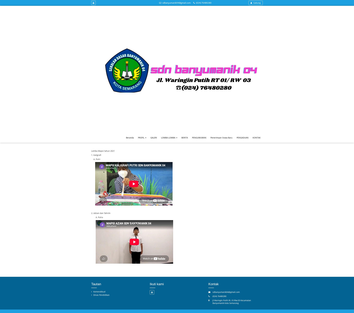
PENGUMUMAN (199, 137)
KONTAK (257, 137)
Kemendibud (99, 291)
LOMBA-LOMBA (168, 137)
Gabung (257, 3)
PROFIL (141, 137)
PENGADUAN (242, 137)
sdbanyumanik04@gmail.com (176, 2)
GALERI (153, 137)
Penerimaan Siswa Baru (221, 137)
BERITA (184, 137)
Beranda (130, 137)
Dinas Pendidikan (101, 295)
